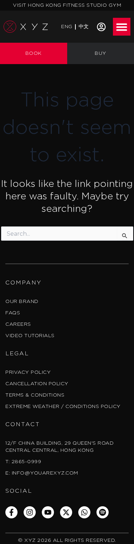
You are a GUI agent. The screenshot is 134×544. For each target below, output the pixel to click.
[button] (122, 27)
